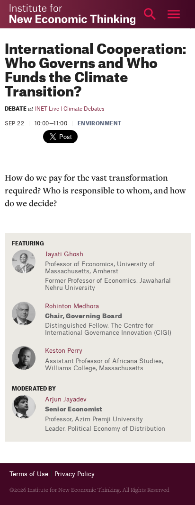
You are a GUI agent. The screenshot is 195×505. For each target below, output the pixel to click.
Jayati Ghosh (64, 254)
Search (150, 14)
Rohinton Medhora (72, 306)
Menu (174, 14)
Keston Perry (63, 351)
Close (21, 14)
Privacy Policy (74, 474)
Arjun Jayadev (66, 399)
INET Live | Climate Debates (70, 109)
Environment (100, 123)
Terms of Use (28, 474)
